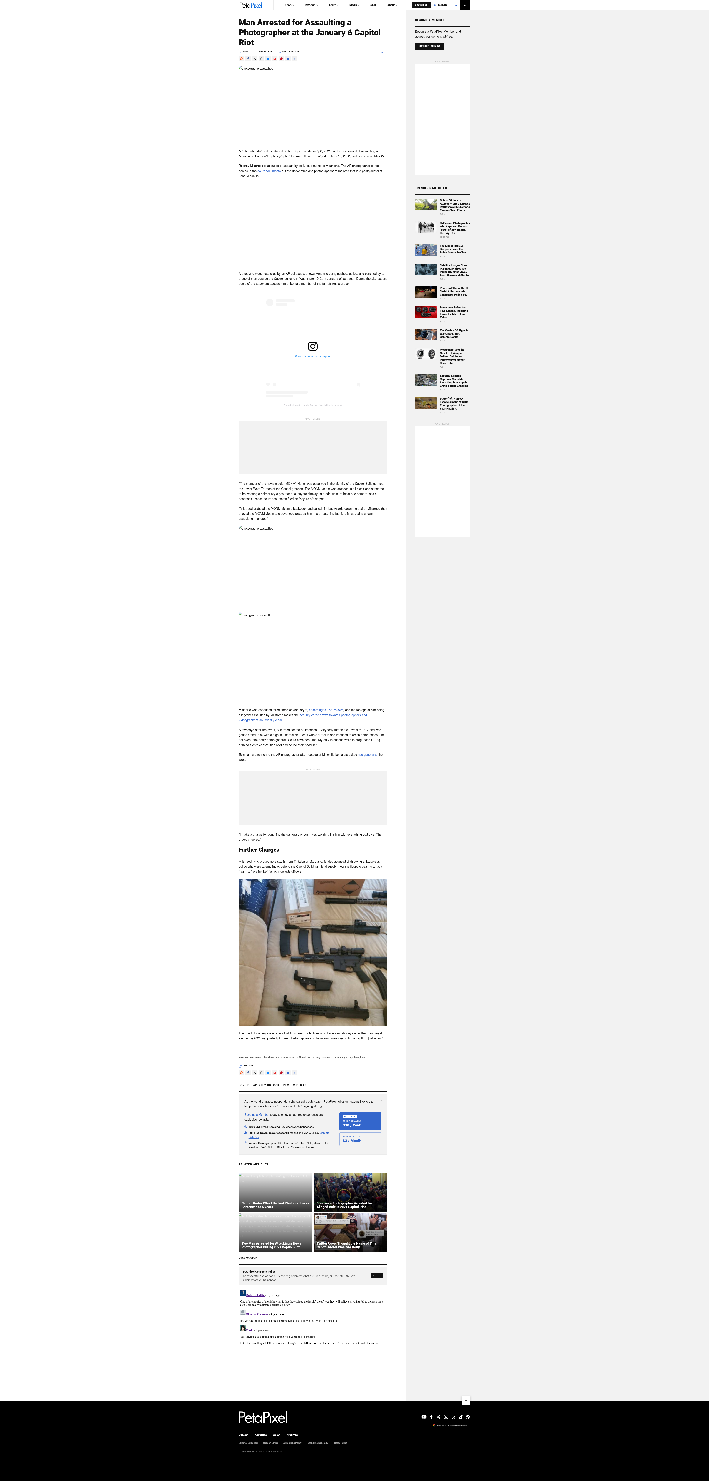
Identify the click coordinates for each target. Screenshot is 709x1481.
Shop (373, 5)
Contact (243, 1435)
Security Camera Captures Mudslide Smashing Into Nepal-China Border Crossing (454, 381)
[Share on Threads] (261, 58)
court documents (269, 170)
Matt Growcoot (290, 52)
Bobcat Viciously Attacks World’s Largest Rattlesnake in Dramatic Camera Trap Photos (455, 205)
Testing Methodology (317, 1443)
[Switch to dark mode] (455, 5)
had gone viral (367, 754)
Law (245, 1066)
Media (353, 5)
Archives (292, 1435)
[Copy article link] (294, 58)
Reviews (310, 5)
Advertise (261, 1435)
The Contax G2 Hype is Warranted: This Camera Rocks (454, 334)
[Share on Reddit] (241, 58)
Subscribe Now (429, 46)
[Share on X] (254, 58)
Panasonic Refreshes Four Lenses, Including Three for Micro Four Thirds (454, 312)
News (288, 5)
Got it (377, 1276)
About (391, 5)
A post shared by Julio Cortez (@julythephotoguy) (313, 404)
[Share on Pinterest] (281, 58)
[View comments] (384, 52)
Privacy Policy (340, 1443)
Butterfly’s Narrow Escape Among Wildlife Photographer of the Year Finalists (454, 403)
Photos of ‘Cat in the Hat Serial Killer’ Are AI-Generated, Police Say (455, 291)
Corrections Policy (292, 1443)
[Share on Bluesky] (268, 58)
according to (326, 709)
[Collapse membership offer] (381, 1101)
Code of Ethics (270, 1443)
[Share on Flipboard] (274, 58)
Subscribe (421, 5)
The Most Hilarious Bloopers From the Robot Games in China (453, 249)
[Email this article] (288, 58)
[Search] (465, 5)
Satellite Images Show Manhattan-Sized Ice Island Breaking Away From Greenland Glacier (454, 270)
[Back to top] (466, 1400)
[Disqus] (313, 1335)
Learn (332, 5)
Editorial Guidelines (248, 1443)
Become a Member (256, 1114)
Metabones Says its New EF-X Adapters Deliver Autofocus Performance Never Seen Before (452, 356)
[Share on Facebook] (248, 58)
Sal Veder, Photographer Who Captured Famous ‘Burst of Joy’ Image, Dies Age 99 (455, 228)
